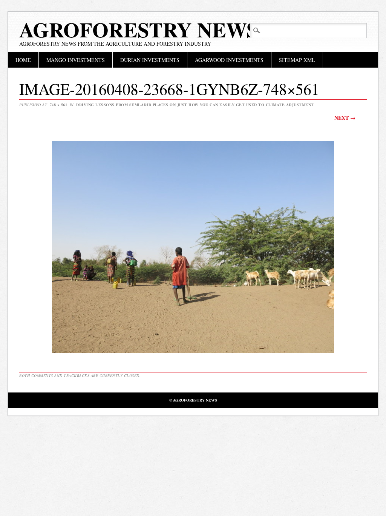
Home (23, 59)
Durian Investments (149, 59)
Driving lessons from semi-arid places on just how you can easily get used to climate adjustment (195, 104)
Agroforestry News (138, 29)
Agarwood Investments (229, 59)
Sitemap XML (297, 59)
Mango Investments (75, 59)
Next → (344, 118)
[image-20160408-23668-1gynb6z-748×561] (193, 353)
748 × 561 (58, 104)
